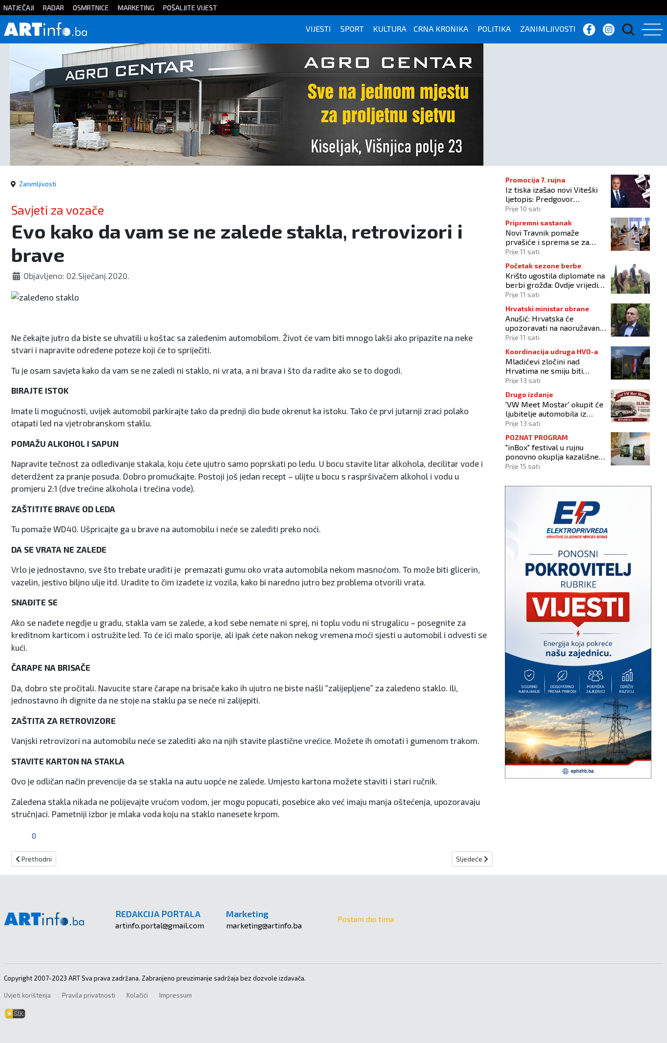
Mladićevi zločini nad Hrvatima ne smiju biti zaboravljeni (544, 366)
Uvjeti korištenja (27, 995)
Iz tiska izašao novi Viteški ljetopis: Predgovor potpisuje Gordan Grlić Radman (551, 194)
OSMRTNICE (91, 7)
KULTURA (389, 28)
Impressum (175, 995)
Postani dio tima (365, 918)
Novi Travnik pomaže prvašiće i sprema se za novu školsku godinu (547, 237)
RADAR (53, 7)
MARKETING (136, 7)
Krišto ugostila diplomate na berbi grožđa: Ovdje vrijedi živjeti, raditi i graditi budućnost (555, 280)
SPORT (352, 28)
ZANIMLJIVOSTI (548, 28)
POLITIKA (494, 28)
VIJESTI (318, 28)
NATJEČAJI (18, 7)
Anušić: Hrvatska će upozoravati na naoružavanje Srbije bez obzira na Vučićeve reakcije (555, 323)
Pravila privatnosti (88, 995)
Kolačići (137, 995)
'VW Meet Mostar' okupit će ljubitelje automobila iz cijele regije (554, 409)
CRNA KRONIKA (441, 28)
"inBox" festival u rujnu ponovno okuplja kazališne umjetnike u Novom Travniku (554, 451)
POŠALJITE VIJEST (190, 7)
